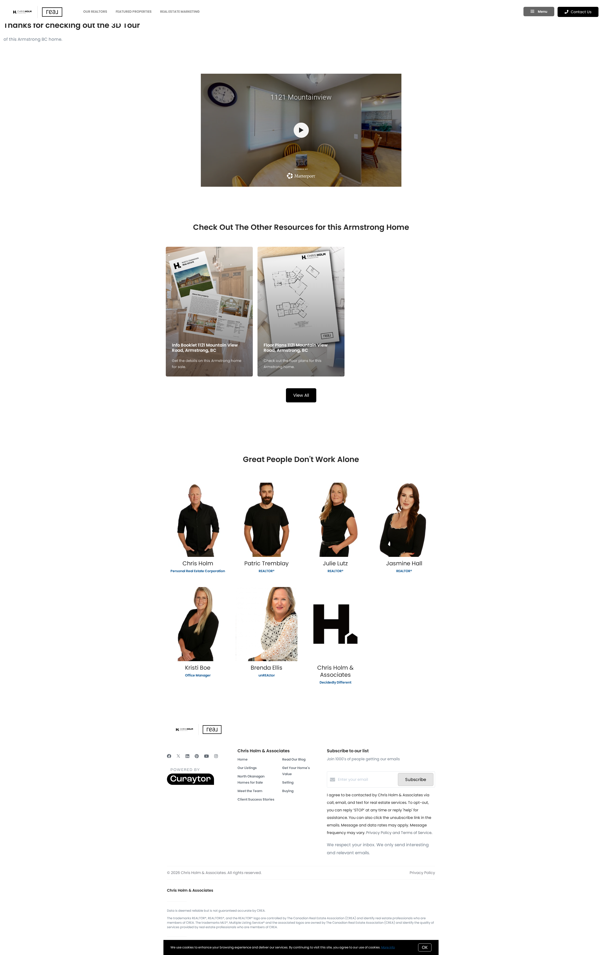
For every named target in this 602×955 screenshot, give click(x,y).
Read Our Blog (293, 759)
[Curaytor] (190, 783)
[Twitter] (178, 756)
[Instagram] (216, 756)
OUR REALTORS (95, 11)
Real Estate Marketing (180, 11)
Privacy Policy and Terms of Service (399, 832)
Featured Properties (134, 11)
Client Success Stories (256, 799)
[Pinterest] (197, 756)
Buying (287, 791)
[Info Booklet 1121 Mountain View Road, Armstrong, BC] (209, 287)
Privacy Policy (422, 872)
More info (388, 947)
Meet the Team (250, 791)
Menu (542, 11)
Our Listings (247, 767)
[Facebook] (169, 756)
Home (243, 759)
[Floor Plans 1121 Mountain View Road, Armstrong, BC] (301, 287)
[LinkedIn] (187, 756)
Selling (287, 782)
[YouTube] (206, 756)
